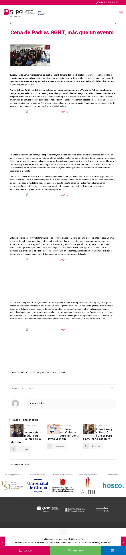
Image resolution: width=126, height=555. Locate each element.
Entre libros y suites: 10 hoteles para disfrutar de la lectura (97, 434)
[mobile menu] (121, 12)
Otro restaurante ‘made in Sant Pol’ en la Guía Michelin (25, 436)
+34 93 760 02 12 (108, 2)
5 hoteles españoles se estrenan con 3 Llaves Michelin (63, 434)
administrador (37, 403)
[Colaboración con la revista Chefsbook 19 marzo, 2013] (2, 543)
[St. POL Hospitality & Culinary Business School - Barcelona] (24, 12)
